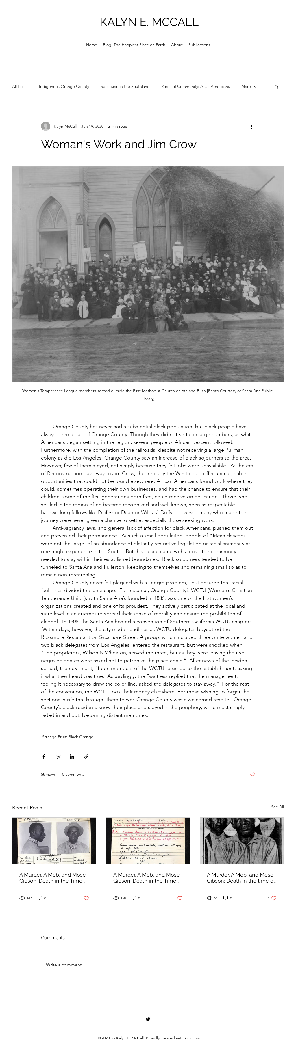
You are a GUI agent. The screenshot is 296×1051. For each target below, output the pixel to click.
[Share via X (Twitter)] (58, 756)
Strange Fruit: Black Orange (67, 736)
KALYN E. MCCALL (149, 22)
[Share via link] (86, 756)
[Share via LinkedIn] (72, 756)
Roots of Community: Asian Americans (195, 86)
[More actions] (251, 126)
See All (277, 806)
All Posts (19, 86)
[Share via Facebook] (44, 756)
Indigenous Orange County (64, 86)
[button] (276, 86)
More (246, 86)
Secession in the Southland (125, 86)
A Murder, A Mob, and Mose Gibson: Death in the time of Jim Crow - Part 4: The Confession (241, 878)
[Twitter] (148, 1019)
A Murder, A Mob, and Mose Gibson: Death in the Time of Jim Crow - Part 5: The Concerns (148, 878)
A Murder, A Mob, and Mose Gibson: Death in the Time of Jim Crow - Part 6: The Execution (54, 878)
